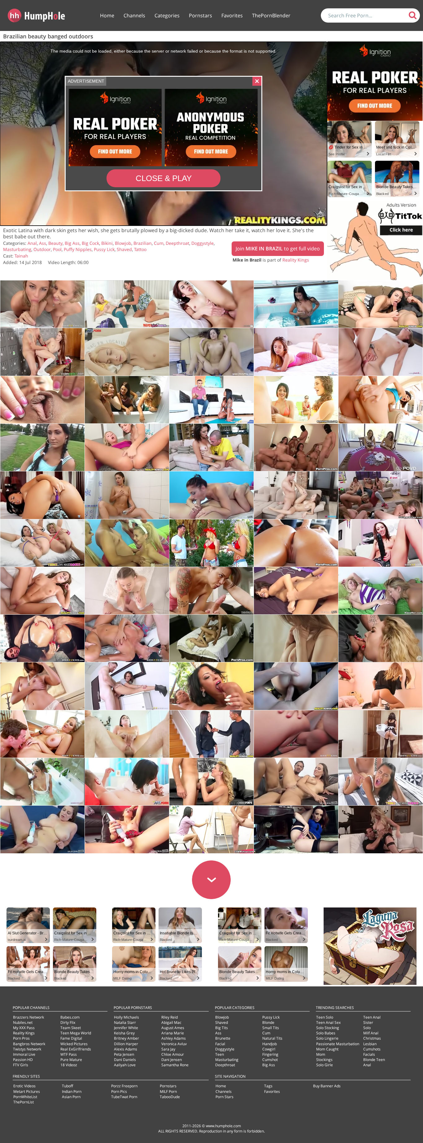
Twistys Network (27, 1049)
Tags (268, 1086)
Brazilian (142, 243)
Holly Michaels (126, 1017)
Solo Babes (325, 1033)
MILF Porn (168, 1091)
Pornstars (200, 15)
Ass (42, 243)
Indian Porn (71, 1091)
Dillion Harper (126, 1043)
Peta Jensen (124, 1054)
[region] (163, 134)
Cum (159, 243)
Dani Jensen (171, 1059)
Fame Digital (71, 1038)
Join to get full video (278, 248)
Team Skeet (70, 1027)
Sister (368, 1022)
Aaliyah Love (125, 1064)
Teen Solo (324, 1017)
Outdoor (42, 249)
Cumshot (270, 1059)
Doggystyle (202, 243)
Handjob (269, 1043)
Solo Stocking (327, 1027)
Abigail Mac (171, 1022)
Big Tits (221, 1027)
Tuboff (67, 1086)
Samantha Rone (175, 1064)
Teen (219, 1054)
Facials (369, 1054)
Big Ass (72, 243)
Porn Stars (224, 1096)
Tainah (21, 256)
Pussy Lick (104, 249)
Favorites (232, 15)
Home (107, 15)
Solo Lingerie (327, 1038)
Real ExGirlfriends (75, 1049)
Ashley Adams (173, 1038)
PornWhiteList (25, 1096)
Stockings (324, 1059)
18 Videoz (68, 1064)
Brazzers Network (28, 1017)
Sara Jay (168, 1049)
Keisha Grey (124, 1033)
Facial (220, 1043)
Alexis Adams (125, 1049)
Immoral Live (24, 1054)
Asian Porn (71, 1096)
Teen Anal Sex (328, 1022)
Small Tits (270, 1027)
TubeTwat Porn (124, 1096)
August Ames (172, 1027)
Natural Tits (272, 1038)
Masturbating (17, 249)
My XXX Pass (24, 1027)
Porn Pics (119, 1091)
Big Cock (90, 243)
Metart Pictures (26, 1091)
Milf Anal (370, 1033)
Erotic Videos (24, 1086)
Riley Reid (169, 1017)
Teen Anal (372, 1017)
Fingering (270, 1054)
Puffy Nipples (78, 249)
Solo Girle (324, 1064)
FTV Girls (20, 1064)
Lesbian (370, 1043)
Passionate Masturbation (337, 1043)
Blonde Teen (374, 1059)
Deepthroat (177, 243)
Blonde (268, 1022)
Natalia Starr (125, 1022)
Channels (134, 15)
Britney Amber (126, 1038)
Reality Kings (295, 260)
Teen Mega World (75, 1033)
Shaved (124, 249)
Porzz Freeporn (124, 1086)
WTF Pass (68, 1054)
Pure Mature (71, 1059)
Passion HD (23, 1059)
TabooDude (170, 1096)
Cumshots (372, 1049)
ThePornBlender (271, 15)
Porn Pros (21, 1038)
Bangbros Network (29, 1043)
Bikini (107, 243)
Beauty (55, 243)
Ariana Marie (172, 1033)
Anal (32, 243)
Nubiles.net (23, 1022)
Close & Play (164, 178)
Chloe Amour (172, 1054)
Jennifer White (126, 1027)
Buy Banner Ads (327, 1086)
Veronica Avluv (174, 1043)
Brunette (222, 1038)
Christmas (372, 1038)
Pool (57, 249)
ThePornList (23, 1102)
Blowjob (123, 243)
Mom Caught (327, 1049)
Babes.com (70, 1017)
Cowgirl (268, 1049)
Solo (367, 1027)
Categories (167, 15)
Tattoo (140, 249)
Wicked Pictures (74, 1043)
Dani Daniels (125, 1059)
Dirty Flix (67, 1022)
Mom (320, 1054)
